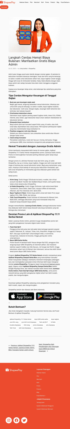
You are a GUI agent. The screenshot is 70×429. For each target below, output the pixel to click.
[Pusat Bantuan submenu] (69, 2)
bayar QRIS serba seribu (41, 319)
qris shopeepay (50, 325)
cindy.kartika (23, 68)
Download (4, 7)
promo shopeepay (38, 325)
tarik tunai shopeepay (25, 328)
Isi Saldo (53, 322)
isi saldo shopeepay (15, 325)
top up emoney (38, 328)
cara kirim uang (14, 322)
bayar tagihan (55, 319)
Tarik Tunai (13, 328)
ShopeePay (32, 68)
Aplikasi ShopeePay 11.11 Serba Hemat (20, 319)
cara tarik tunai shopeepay (28, 322)
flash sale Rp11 (43, 322)
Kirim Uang (27, 325)
